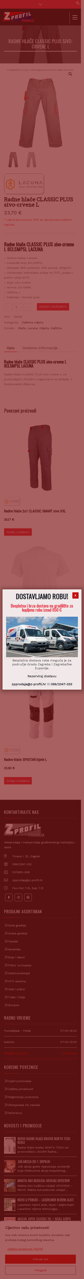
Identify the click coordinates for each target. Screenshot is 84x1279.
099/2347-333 (61, 684)
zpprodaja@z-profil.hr (29, 684)
